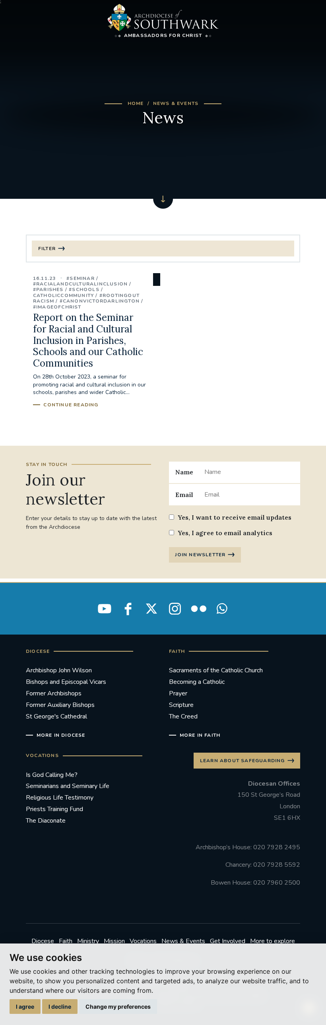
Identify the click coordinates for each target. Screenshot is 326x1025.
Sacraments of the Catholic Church (216, 670)
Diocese (42, 941)
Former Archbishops (54, 693)
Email (184, 495)
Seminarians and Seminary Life (67, 786)
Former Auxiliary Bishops (60, 705)
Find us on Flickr (198, 609)
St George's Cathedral (56, 716)
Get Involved (227, 941)
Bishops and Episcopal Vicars (66, 682)
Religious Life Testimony (59, 797)
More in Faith (200, 735)
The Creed (183, 716)
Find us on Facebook (128, 609)
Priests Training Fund (54, 809)
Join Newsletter (200, 554)
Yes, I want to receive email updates (234, 517)
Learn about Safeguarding (242, 760)
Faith (65, 941)
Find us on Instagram (175, 609)
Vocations (143, 941)
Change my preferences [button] (118, 1006)
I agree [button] (25, 1006)
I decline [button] (60, 1006)
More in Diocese (61, 735)
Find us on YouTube (104, 609)
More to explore (272, 941)
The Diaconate (46, 820)
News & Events (176, 103)
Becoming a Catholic (197, 682)
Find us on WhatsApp (222, 609)
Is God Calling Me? (52, 775)
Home (136, 103)
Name (184, 472)
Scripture (181, 705)
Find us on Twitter (151, 609)
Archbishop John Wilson (59, 670)
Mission (114, 941)
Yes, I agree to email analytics (225, 533)
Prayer (178, 693)
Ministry (88, 941)
